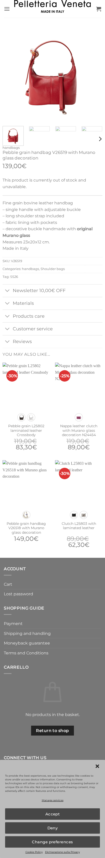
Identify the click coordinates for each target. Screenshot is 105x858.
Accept (52, 814)
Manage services (52, 800)
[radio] (21, 417)
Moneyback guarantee (27, 643)
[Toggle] (7, 291)
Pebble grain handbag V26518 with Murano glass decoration (26, 528)
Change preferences (52, 841)
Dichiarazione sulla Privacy (62, 852)
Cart (8, 584)
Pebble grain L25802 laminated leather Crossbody (26, 430)
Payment (13, 623)
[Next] (94, 72)
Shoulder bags (53, 269)
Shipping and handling (27, 633)
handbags (11, 148)
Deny (52, 828)
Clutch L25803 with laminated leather (79, 526)
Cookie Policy (34, 852)
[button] (97, 766)
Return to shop (52, 730)
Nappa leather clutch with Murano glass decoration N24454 (78, 430)
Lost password (18, 594)
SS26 (14, 277)
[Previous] (11, 72)
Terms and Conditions (26, 653)
